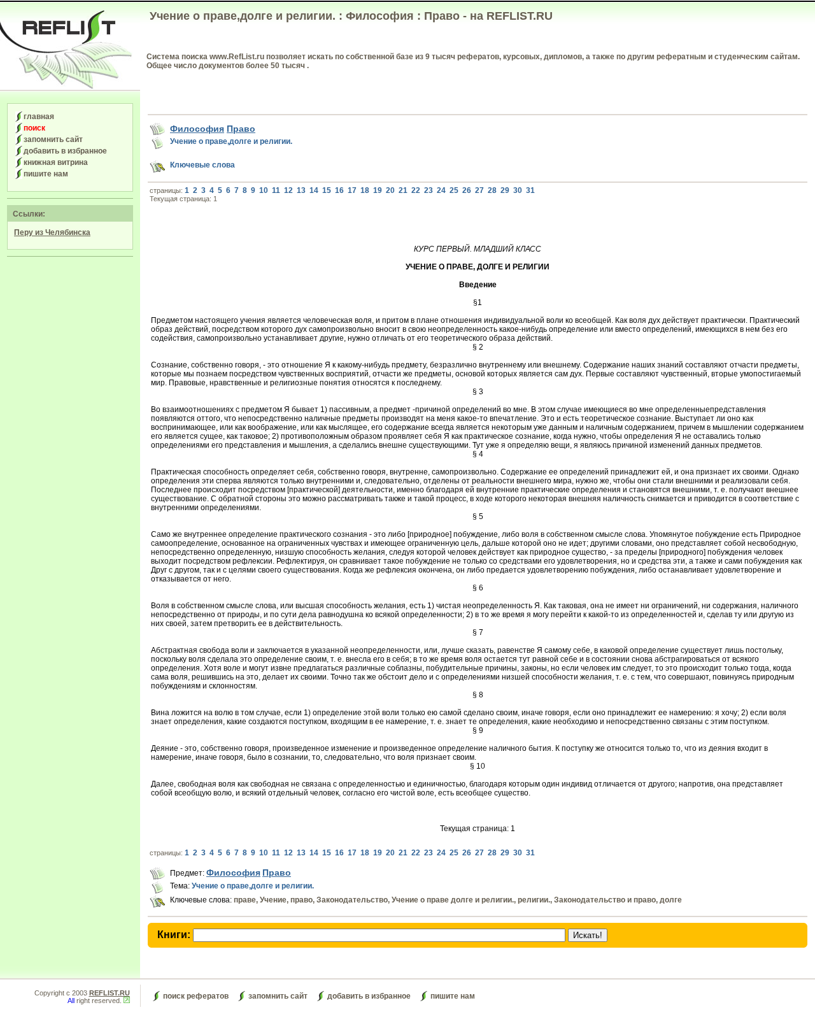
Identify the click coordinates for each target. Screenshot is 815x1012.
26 (466, 190)
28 (492, 190)
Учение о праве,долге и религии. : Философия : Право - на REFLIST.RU (351, 16)
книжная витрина (56, 162)
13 (301, 190)
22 (415, 190)
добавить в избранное (65, 150)
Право (241, 129)
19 (377, 190)
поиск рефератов (196, 996)
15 (326, 190)
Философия (197, 129)
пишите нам (46, 173)
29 (504, 190)
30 (517, 190)
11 (276, 190)
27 (479, 190)
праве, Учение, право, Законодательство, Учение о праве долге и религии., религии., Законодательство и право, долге (458, 899)
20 (390, 190)
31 (530, 190)
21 (403, 190)
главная (39, 116)
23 (428, 190)
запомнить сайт (53, 139)
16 (339, 190)
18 (364, 190)
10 (263, 190)
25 (454, 190)
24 (441, 190)
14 (313, 190)
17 (352, 190)
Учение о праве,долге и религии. (231, 141)
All (70, 1000)
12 (288, 190)
